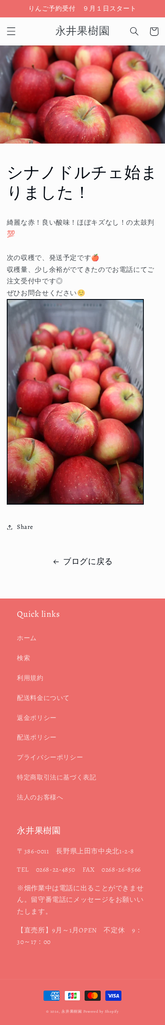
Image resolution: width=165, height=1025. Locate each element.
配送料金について (43, 698)
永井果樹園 (71, 1011)
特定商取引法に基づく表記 (56, 777)
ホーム (27, 638)
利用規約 (30, 678)
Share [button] (25, 526)
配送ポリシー (37, 737)
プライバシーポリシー (50, 757)
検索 (23, 658)
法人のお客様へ (40, 797)
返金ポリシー (37, 718)
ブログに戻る (88, 561)
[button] (11, 31)
